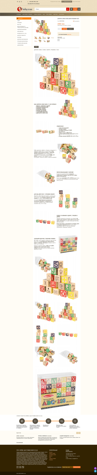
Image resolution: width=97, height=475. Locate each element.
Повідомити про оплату (55, 1)
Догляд (19, 37)
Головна (19, 14)
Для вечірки (20, 45)
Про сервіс (49, 14)
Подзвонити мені (67, 1)
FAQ (44, 14)
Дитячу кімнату (21, 35)
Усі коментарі (20, 442)
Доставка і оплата (27, 14)
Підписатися (77, 467)
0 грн (75, 9)
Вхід (74, 1)
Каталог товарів (52, 453)
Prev (77, 433)
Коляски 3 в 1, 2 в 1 (22, 33)
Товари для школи (22, 43)
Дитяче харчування (22, 39)
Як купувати (76, 21)
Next (79, 433)
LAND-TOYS (69, 34)
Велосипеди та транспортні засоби (22, 27)
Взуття (19, 24)
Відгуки (55, 14)
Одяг (18, 20)
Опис (36, 46)
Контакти (61, 14)
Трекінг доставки (52, 458)
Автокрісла (20, 31)
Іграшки (19, 22)
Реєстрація (77, 1)
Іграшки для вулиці (22, 41)
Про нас (50, 452)
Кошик (64, 28)
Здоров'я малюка (21, 29)
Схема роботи (37, 14)
